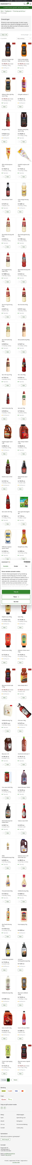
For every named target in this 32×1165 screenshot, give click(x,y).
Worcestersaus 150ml (7, 199)
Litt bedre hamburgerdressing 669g (24, 960)
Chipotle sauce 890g (7, 617)
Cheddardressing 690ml (7, 959)
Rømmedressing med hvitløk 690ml (7, 821)
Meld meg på (5, 1139)
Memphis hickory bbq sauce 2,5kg (23, 130)
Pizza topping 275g (22, 924)
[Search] (24, 4)
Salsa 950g (20, 617)
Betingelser (20, 1121)
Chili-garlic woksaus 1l (23, 94)
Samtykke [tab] (5, 566)
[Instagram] (2, 1108)
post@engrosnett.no (9, 1153)
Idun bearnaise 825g (23, 304)
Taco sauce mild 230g (7, 787)
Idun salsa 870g (21, 374)
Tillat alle (16, 591)
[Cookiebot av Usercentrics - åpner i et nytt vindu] (23, 562)
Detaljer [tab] (16, 566)
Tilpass (15, 596)
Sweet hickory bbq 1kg (7, 408)
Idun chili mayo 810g (7, 374)
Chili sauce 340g (22, 720)
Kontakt (3, 1127)
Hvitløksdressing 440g (23, 891)
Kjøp (4, 71)
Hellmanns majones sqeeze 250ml (6, 547)
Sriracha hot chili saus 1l (23, 754)
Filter (3, 35)
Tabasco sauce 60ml (23, 820)
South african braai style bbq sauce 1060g (7, 60)
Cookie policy (20, 1127)
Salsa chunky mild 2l (22, 685)
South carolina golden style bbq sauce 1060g (23, 60)
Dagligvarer (8, 11)
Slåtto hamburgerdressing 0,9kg (8, 856)
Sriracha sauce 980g (7, 650)
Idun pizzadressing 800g (23, 339)
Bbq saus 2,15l (5, 754)
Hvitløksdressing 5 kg (7, 720)
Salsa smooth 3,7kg (6, 1028)
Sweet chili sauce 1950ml (24, 787)
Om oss (3, 1124)
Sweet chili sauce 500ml (23, 1028)
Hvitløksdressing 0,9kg (7, 993)
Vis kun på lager (24, 34)
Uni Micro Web (16, 1162)
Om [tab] (26, 566)
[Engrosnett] (6, 4)
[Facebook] (5, 1108)
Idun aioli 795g (21, 408)
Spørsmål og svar (21, 1117)
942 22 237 (8, 1155)
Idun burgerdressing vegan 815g (6, 270)
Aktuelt (2, 1121)
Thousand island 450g (7, 891)
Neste (15, 1080)
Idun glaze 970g (5, 129)
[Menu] (30, 4)
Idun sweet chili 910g (7, 511)
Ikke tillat (16, 601)
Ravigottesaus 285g (22, 546)
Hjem (2, 11)
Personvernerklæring (22, 1124)
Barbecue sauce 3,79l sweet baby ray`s (23, 856)
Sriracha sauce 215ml (7, 476)
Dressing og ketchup (19, 11)
